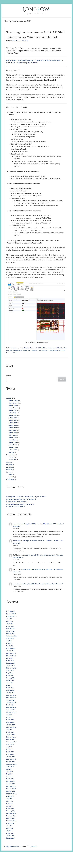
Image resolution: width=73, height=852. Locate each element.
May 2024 (9, 643)
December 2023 (11, 653)
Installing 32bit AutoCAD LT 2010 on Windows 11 (21, 499)
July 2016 (9, 769)
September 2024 (11, 636)
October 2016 (10, 762)
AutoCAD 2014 (13, 437)
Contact (9, 63)
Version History (32, 63)
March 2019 (10, 720)
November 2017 (11, 737)
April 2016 (9, 776)
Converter (9, 462)
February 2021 (10, 690)
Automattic (34, 846)
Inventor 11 (12, 457)
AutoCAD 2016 (13, 442)
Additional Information (54, 60)
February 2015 (10, 811)
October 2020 (10, 700)
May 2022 (9, 673)
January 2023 (10, 665)
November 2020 (11, 697)
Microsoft (11, 477)
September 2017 (11, 742)
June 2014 (9, 828)
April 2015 (9, 806)
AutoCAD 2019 (13, 450)
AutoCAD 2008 (13, 423)
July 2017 (9, 747)
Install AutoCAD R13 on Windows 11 (17, 502)
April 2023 (9, 658)
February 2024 (10, 648)
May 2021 (9, 685)
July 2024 (9, 641)
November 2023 (11, 656)
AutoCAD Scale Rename (28, 348)
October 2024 (10, 633)
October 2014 (10, 818)
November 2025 (11, 614)
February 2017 (10, 754)
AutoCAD (9, 398)
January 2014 (10, 835)
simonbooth (25, 40)
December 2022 (11, 668)
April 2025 (9, 624)
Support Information (19, 63)
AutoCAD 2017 (13, 445)
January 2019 (10, 725)
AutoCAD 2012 (13, 432)
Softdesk (11, 452)
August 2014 (10, 823)
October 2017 (10, 739)
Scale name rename (43, 350)
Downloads (9, 464)
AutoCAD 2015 (13, 440)
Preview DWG (26, 350)
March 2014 (10, 833)
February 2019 (10, 722)
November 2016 (11, 759)
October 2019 (10, 710)
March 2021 (10, 688)
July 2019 (9, 715)
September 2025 (11, 616)
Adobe (10, 474)
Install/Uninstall (41, 60)
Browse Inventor (10, 455)
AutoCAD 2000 (13, 405)
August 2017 (10, 744)
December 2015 (11, 786)
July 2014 (9, 826)
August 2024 (10, 638)
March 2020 (10, 705)
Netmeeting (9, 467)
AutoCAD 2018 (13, 447)
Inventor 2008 (12, 460)
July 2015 (9, 798)
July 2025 (9, 619)
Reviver (8, 472)
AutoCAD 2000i (13, 408)
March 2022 (10, 675)
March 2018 (10, 732)
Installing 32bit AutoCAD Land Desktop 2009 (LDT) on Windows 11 (26, 497)
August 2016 (10, 766)
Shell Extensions (53, 350)
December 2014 (11, 813)
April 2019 (9, 717)
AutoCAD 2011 (13, 430)
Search (8, 375)
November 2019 (11, 707)
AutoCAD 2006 (13, 418)
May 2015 (9, 803)
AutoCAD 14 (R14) (14, 403)
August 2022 (10, 670)
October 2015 (10, 791)
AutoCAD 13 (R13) (14, 400)
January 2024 (10, 651)
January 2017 (10, 757)
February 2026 (10, 611)
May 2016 (9, 774)
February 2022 (10, 678)
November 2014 (11, 816)
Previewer (14, 348)
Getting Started (11, 60)
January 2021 (10, 693)
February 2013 (10, 838)
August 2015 (10, 796)
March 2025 (10, 626)
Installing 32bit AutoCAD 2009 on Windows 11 (20, 504)
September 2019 (11, 712)
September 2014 (11, 821)
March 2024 (10, 646)
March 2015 (10, 808)
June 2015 (9, 801)
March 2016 (10, 779)
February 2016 (10, 781)
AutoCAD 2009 (13, 425)
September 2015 (11, 794)
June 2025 (9, 621)
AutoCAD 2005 (13, 415)
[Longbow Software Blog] (36, 10)
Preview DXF (34, 350)
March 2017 (10, 752)
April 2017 (9, 749)
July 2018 (9, 729)
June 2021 (9, 683)
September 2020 (11, 702)
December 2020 (11, 695)
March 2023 (10, 660)
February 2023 (10, 663)
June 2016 (9, 771)
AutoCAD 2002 (13, 410)
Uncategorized (10, 479)
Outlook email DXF (17, 350)
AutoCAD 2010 (13, 428)
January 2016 (10, 784)
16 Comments (16, 353)
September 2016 (11, 764)
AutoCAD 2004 (13, 413)
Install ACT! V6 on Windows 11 (15, 506)
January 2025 (10, 631)
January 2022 (10, 680)
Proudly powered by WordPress (12, 846)
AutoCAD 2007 (13, 420)
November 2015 (11, 789)
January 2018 (10, 734)
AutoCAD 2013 (13, 435)
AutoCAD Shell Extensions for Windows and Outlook (48, 348)
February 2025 (10, 628)
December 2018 (11, 727)
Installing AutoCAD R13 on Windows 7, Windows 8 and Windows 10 (43, 584)
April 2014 (9, 831)
